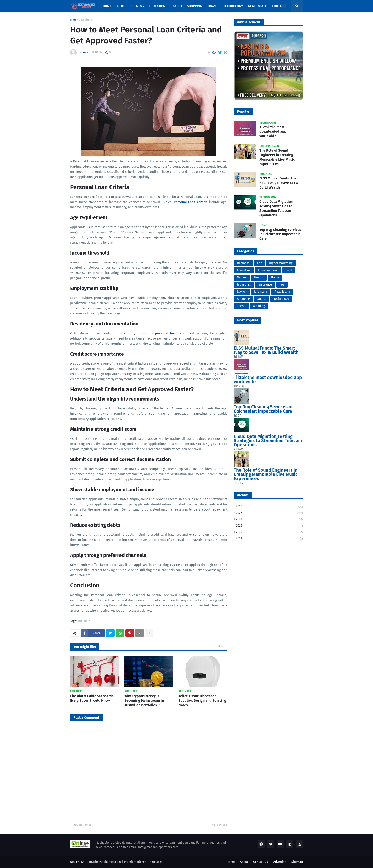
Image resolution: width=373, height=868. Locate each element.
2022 (269, 532)
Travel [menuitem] (212, 6)
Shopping (243, 299)
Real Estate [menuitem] (257, 6)
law (282, 284)
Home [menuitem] (107, 6)
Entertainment (268, 270)
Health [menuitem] (176, 6)
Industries (244, 284)
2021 (269, 538)
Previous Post (81, 825)
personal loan (166, 333)
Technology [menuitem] (233, 6)
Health (258, 277)
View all (222, 646)
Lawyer (242, 292)
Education (244, 270)
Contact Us (260, 862)
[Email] (139, 633)
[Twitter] (220, 52)
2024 (269, 519)
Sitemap (297, 862)
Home (74, 20)
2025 (269, 513)
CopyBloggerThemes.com (104, 862)
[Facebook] (214, 52)
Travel (241, 306)
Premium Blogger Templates (143, 862)
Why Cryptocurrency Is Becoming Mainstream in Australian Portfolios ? (144, 700)
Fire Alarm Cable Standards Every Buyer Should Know (92, 698)
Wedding (259, 306)
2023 (269, 525)
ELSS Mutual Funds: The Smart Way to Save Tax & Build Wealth (279, 182)
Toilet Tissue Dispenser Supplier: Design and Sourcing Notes (202, 700)
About (244, 862)
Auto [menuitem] (120, 6)
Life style (260, 292)
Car (259, 263)
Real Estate (282, 292)
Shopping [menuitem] (194, 6)
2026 (269, 506)
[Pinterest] (129, 633)
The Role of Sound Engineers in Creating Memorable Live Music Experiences (277, 157)
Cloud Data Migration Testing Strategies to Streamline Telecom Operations (276, 208)
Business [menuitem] (137, 6)
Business (87, 20)
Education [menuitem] (157, 6)
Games (242, 277)
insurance (265, 284)
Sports (261, 299)
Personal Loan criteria (191, 202)
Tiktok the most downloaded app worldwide (272, 131)
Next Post (218, 825)
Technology (281, 299)
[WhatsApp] (225, 52)
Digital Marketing (280, 263)
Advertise (279, 862)
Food (288, 270)
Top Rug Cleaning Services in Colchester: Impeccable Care (280, 234)
